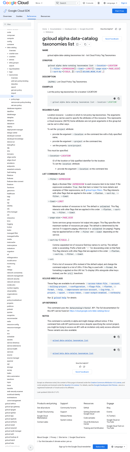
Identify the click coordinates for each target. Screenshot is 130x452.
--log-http (104, 289)
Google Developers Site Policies (105, 385)
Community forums (68, 408)
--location (100, 65)
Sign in (124, 3)
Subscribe (100, 447)
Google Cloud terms (77, 437)
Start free (119, 11)
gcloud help (60, 298)
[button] (16, 47)
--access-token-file (96, 283)
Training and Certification (94, 428)
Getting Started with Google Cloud (92, 413)
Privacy (53, 437)
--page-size (100, 68)
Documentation (55, 29)
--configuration (76, 286)
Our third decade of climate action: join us (55, 441)
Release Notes (66, 416)
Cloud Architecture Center (91, 423)
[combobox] (67, 3)
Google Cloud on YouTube (113, 421)
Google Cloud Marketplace (42, 417)
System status (66, 420)
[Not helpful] (120, 29)
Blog (108, 408)
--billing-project (57, 286)
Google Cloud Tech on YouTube (115, 427)
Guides (19, 16)
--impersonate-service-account (81, 289)
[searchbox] (17, 24)
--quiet (61, 292)
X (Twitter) (111, 416)
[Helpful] (116, 29)
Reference (31, 16)
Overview (7, 16)
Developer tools (70, 29)
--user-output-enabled (94, 292)
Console (89, 3)
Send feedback (112, 39)
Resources (45, 16)
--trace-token (74, 292)
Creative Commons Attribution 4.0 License (106, 383)
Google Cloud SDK (19, 10)
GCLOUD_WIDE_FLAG (92, 71)
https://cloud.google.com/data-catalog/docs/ (90, 311)
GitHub (86, 408)
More (38, 3)
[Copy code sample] (119, 99)
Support (63, 412)
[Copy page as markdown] (85, 44)
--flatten (107, 286)
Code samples (89, 418)
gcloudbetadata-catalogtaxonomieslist (73, 353)
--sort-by (56, 71)
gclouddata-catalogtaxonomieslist (70, 340)
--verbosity (114, 292)
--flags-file (93, 286)
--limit (80, 68)
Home (44, 29)
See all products (43, 408)
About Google (42, 437)
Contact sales (42, 422)
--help (59, 289)
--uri (77, 71)
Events (109, 412)
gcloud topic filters (94, 190)
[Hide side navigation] (30, 447)
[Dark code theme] (115, 99)
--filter (56, 68)
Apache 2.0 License (72, 385)
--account (114, 283)
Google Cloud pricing (45, 412)
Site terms (63, 437)
